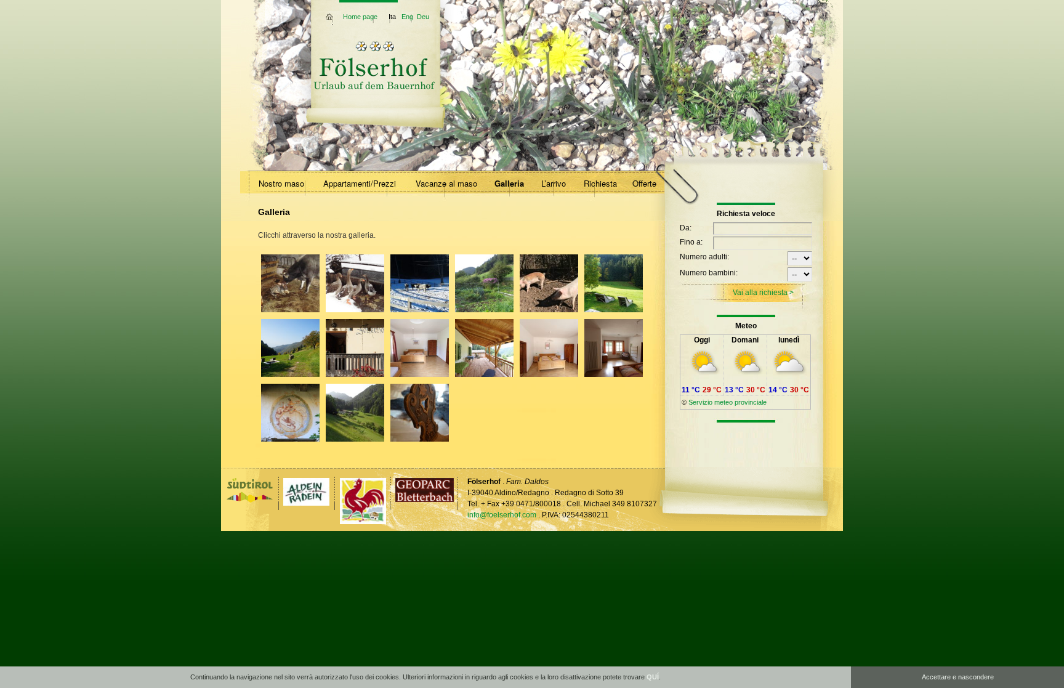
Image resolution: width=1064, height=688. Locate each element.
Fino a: (691, 242)
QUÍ (653, 677)
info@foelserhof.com (501, 515)
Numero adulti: (704, 257)
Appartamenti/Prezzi (359, 183)
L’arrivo (553, 183)
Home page (360, 16)
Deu (423, 16)
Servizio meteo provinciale (727, 402)
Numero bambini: (709, 273)
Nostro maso (281, 183)
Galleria (509, 183)
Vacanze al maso (446, 183)
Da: (685, 228)
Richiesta (600, 183)
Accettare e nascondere (958, 677)
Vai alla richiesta (760, 292)
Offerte (644, 183)
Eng (407, 16)
